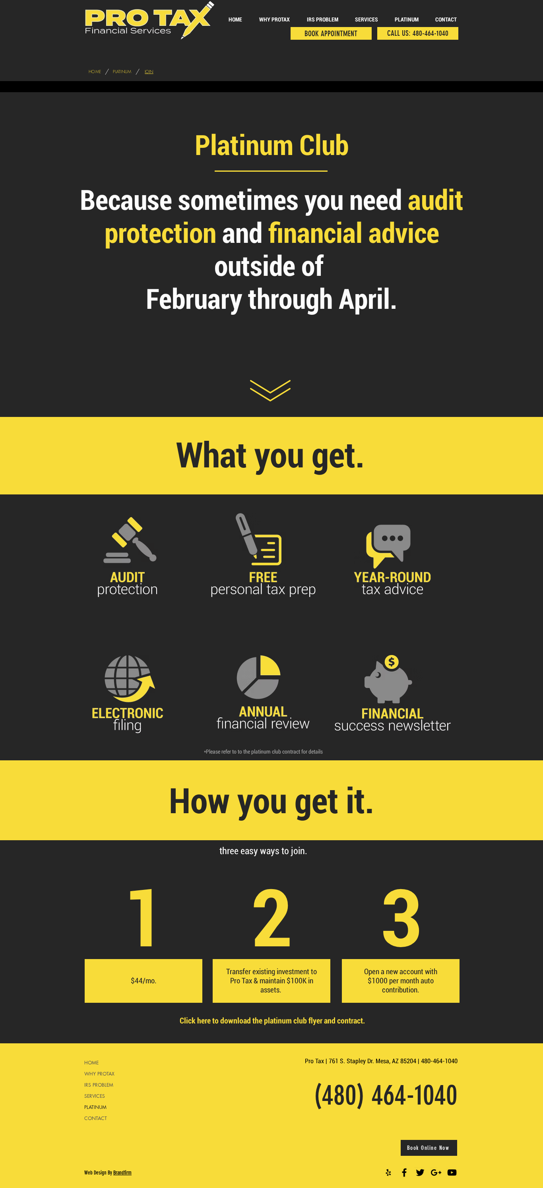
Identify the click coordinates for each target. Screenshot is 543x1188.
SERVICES (94, 1096)
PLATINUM (95, 1107)
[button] (406, 19)
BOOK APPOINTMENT (330, 33)
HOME (91, 1062)
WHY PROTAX (99, 1073)
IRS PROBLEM (98, 1084)
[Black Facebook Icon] (404, 1172)
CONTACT (95, 1118)
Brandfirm (122, 1172)
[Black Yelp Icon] (388, 1172)
